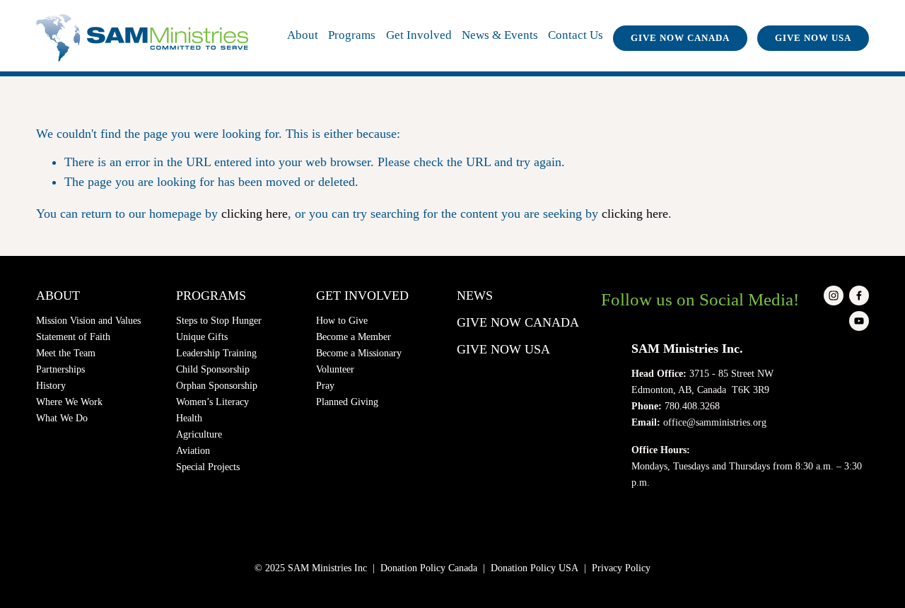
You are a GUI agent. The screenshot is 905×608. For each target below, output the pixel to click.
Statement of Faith (73, 336)
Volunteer (335, 369)
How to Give (342, 320)
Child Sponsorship (213, 369)
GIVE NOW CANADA (680, 38)
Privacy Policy (621, 567)
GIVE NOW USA (813, 38)
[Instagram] (833, 295)
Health (189, 417)
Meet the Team (65, 352)
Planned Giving (347, 401)
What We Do (62, 417)
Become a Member (353, 336)
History (51, 385)
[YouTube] (859, 321)
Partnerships (60, 369)
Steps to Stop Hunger (219, 320)
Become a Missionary (359, 352)
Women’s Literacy (212, 401)
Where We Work (69, 401)
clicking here (254, 213)
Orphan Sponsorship (216, 385)
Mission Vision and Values (88, 320)
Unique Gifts (202, 336)
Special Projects (208, 466)
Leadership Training (216, 352)
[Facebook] (859, 295)
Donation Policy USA (534, 567)
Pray (325, 385)
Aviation (193, 450)
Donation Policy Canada (428, 567)
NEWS (475, 295)
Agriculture (199, 434)
